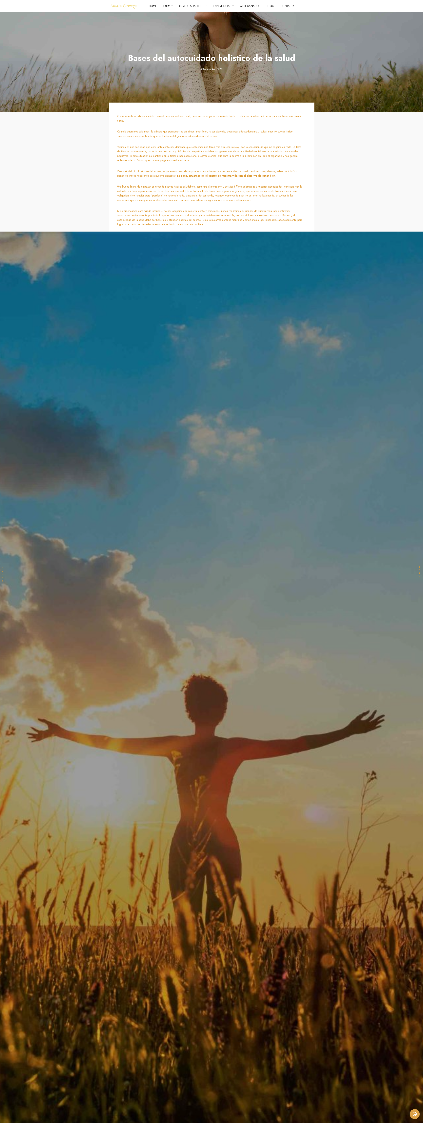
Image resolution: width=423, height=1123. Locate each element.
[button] (415, 1114)
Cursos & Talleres (191, 6)
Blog (270, 6)
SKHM (166, 6)
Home (153, 6)
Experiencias (222, 6)
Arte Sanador (250, 6)
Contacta (287, 6)
